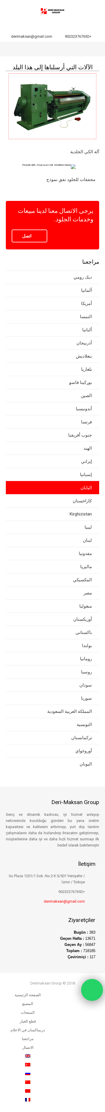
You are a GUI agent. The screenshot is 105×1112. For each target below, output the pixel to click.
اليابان (86, 487)
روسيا (86, 672)
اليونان (86, 764)
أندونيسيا (84, 408)
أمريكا (86, 303)
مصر (87, 593)
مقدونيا (85, 553)
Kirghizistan (81, 514)
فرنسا (86, 422)
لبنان (87, 540)
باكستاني (84, 632)
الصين (86, 395)
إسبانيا (86, 474)
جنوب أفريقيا (80, 435)
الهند (87, 448)
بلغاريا (86, 369)
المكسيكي (82, 579)
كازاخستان (82, 501)
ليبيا (88, 527)
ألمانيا (86, 290)
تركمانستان (81, 737)
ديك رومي (83, 277)
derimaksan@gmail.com (31, 36)
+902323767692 (78, 36)
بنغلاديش (84, 356)
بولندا (87, 645)
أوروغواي (83, 751)
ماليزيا (86, 566)
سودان (85, 685)
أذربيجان (84, 343)
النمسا (86, 316)
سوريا (86, 698)
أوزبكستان (82, 619)
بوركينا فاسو (80, 382)
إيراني (86, 461)
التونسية (84, 724)
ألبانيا (87, 329)
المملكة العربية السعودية (69, 711)
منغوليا (85, 606)
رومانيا (86, 658)
